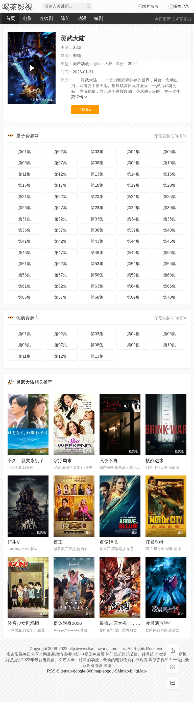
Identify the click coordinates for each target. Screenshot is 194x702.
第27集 (60, 208)
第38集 (97, 230)
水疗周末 (63, 460)
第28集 (97, 208)
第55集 (169, 264)
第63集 (97, 286)
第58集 (97, 275)
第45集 (169, 241)
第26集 (24, 208)
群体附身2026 (68, 623)
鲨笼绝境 (109, 542)
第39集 (133, 230)
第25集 (169, 196)
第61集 (24, 286)
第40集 (169, 230)
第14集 (133, 174)
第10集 (169, 163)
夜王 (58, 542)
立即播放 (85, 109)
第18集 (97, 185)
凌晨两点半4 (158, 623)
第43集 (97, 241)
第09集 (133, 163)
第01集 (24, 152)
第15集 (169, 174)
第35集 (169, 219)
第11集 (24, 174)
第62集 (60, 286)
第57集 (60, 275)
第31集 (24, 219)
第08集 (97, 163)
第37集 (60, 230)
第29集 (133, 208)
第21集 (24, 196)
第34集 (133, 219)
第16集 (24, 185)
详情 (79, 97)
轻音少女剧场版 (23, 623)
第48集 (97, 252)
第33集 (97, 219)
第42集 (60, 241)
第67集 (60, 297)
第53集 (97, 264)
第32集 (60, 219)
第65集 (169, 286)
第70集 (169, 297)
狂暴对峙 (155, 542)
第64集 (133, 286)
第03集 (97, 152)
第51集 (24, 264)
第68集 (97, 297)
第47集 (60, 252)
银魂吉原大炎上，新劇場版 (127, 623)
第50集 (169, 252)
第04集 (133, 152)
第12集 (60, 174)
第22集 (60, 196)
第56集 (24, 275)
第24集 (133, 196)
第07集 (60, 163)
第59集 (133, 275)
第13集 (97, 174)
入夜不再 (109, 460)
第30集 (169, 208)
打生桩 (14, 542)
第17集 (60, 185)
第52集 (60, 264)
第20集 (169, 185)
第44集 (133, 241)
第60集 (169, 275)
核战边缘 (155, 460)
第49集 (133, 252)
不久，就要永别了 (26, 460)
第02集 (60, 152)
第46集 (24, 252)
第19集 (133, 185)
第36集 (24, 230)
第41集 (24, 241)
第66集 (24, 297)
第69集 (133, 297)
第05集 (169, 152)
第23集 (97, 196)
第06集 (24, 163)
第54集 (133, 264)
